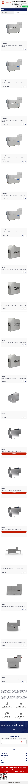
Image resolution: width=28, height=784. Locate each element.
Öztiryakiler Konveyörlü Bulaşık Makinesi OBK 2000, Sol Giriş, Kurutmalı (12, 83)
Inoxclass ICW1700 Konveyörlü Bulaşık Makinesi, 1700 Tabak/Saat (13, 679)
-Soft (9, 782)
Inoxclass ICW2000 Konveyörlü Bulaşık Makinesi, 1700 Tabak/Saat (13, 642)
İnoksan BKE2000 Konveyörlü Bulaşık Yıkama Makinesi (11, 414)
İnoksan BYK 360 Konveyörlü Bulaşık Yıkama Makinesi (11, 529)
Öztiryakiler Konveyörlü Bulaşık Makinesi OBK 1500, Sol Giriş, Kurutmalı (13, 195)
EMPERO (3, 267)
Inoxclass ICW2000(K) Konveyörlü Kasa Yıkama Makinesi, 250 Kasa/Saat (12, 569)
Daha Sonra (18, 6)
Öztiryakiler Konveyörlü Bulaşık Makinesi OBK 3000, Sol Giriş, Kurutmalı (12, 232)
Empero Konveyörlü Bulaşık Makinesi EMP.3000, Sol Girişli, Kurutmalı (13, 378)
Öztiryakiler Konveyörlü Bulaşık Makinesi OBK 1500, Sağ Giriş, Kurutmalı (12, 121)
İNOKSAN (3, 413)
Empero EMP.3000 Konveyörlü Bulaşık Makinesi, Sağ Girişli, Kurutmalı (13, 342)
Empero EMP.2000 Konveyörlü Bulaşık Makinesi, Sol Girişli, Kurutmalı (13, 305)
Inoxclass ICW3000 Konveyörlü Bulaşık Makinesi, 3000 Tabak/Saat (13, 606)
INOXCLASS (3, 566)
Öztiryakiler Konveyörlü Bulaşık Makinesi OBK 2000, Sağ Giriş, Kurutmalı (12, 158)
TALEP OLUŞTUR (14, 453)
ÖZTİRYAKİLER (4, 43)
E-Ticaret (11, 782)
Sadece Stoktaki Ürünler (20, 12)
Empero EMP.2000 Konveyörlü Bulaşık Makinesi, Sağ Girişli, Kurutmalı (13, 269)
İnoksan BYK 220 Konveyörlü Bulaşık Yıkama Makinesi (11, 451)
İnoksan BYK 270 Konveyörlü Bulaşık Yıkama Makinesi (11, 490)
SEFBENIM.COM (13, 771)
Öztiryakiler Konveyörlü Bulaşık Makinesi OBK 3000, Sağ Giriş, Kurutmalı (12, 46)
